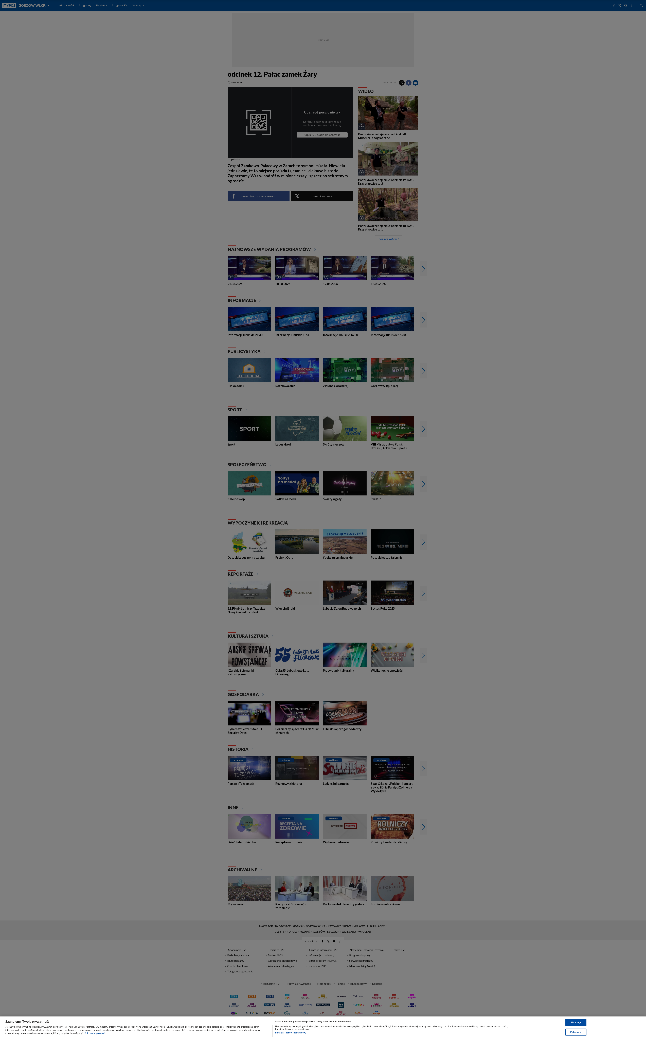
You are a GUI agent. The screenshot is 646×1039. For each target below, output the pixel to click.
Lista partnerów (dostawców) (290, 1032)
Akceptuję (575, 1022)
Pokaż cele (576, 1032)
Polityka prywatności (95, 1033)
